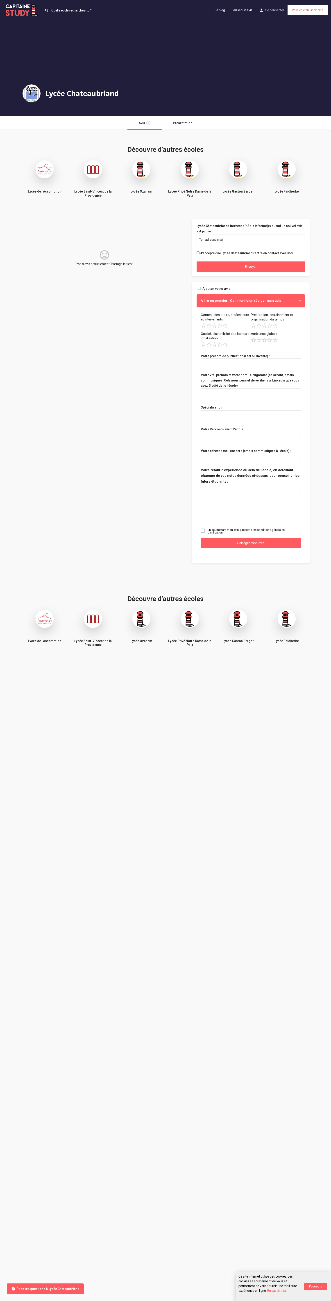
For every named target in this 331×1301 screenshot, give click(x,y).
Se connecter (274, 10)
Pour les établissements (307, 10)
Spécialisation (211, 407)
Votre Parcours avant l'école (222, 429)
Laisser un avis (242, 10)
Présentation (182, 123)
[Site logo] (22, 9)
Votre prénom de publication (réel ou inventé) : (235, 356)
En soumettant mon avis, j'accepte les (246, 531)
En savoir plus (277, 1290)
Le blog (220, 10)
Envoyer (251, 267)
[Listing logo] (32, 93)
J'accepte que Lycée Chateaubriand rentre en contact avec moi (246, 253)
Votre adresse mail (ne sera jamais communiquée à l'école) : (246, 451)
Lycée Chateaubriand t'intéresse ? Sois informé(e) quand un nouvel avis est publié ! (250, 228)
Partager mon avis (250, 543)
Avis (144, 123)
